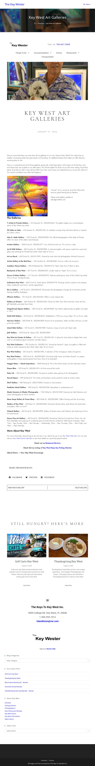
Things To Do (21, 53)
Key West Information (12, 716)
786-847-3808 (63, 44)
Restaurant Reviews (53, 443)
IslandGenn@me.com (47, 621)
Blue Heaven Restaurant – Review (16, 682)
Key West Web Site (70, 436)
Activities (8, 703)
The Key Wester (14, 4)
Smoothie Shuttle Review (13, 687)
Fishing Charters (10, 705)
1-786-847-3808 (50, 649)
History (51, 760)
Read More (26, 585)
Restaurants (71, 53)
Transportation (47, 57)
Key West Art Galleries (53, 23)
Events (59, 53)
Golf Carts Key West (26, 561)
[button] (15, 477)
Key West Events (10, 714)
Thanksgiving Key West (68, 561)
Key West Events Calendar (22, 438)
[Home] (35, 23)
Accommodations (41, 53)
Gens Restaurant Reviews (13, 711)
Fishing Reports (10, 708)
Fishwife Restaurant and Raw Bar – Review (19, 691)
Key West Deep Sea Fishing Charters (57, 448)
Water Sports (9, 719)
